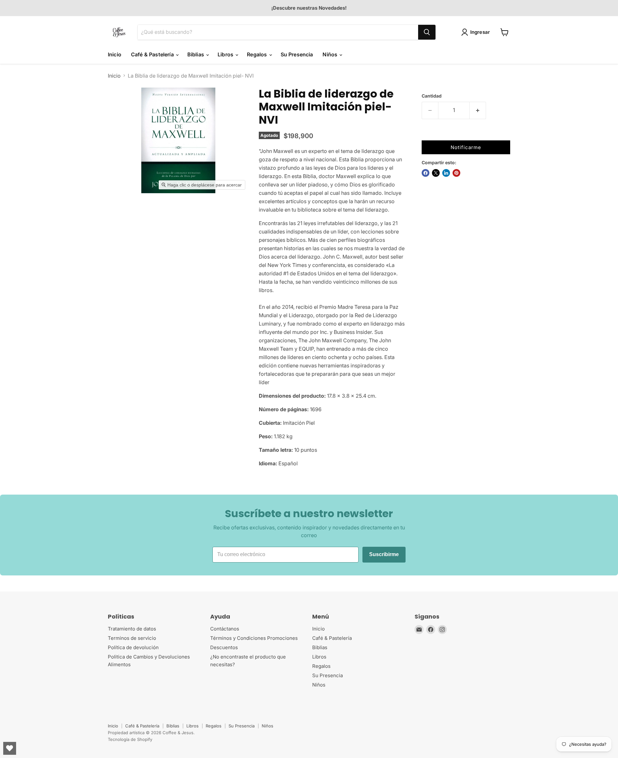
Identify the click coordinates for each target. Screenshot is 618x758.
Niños (331, 54)
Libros (226, 54)
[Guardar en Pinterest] (456, 173)
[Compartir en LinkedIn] (446, 173)
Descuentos (224, 647)
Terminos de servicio (132, 638)
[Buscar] (426, 32)
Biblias (196, 54)
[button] (477, 32)
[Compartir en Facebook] (425, 173)
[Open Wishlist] (9, 748)
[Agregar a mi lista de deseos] (428, 134)
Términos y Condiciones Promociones (254, 638)
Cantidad (432, 96)
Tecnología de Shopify (130, 739)
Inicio (114, 54)
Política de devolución (133, 647)
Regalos (257, 54)
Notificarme (466, 147)
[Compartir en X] (436, 173)
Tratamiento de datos (132, 629)
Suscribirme (384, 554)
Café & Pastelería (153, 54)
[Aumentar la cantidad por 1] (478, 110)
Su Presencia (297, 54)
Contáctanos (224, 629)
